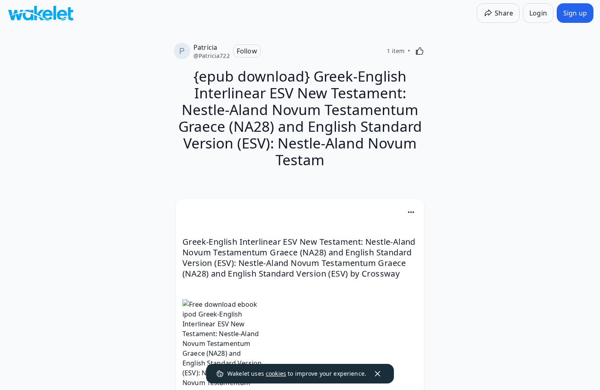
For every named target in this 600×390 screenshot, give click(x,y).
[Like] (419, 51)
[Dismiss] (377, 373)
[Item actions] (411, 212)
